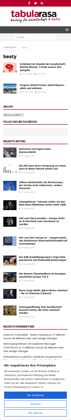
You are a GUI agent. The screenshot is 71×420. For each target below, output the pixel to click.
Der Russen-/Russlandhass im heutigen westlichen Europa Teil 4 (42, 275)
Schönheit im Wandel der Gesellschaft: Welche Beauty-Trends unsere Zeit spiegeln (43, 66)
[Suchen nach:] (35, 37)
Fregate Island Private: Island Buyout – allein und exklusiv (43, 86)
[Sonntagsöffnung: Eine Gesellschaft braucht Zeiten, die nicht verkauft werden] (10, 310)
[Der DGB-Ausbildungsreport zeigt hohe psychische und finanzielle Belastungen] (10, 260)
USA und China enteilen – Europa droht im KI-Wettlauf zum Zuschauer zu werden (42, 221)
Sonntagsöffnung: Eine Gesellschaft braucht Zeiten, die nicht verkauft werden (40, 309)
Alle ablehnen (35, 412)
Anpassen (35, 404)
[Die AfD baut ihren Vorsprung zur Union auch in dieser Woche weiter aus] (10, 169)
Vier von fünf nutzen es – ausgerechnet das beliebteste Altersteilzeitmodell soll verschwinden (43, 240)
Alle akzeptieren (35, 395)
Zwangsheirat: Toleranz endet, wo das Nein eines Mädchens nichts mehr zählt (42, 203)
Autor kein (41, 74)
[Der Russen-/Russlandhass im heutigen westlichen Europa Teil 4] (10, 277)
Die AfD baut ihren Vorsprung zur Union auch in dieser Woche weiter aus (42, 167)
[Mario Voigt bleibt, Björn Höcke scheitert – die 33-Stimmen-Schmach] (10, 294)
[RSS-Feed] (42, 3)
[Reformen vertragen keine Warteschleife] (10, 152)
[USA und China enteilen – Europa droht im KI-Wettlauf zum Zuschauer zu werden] (10, 222)
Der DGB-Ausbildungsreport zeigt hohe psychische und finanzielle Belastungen (42, 258)
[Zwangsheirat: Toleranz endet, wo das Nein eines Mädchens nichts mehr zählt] (10, 205)
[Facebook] (29, 3)
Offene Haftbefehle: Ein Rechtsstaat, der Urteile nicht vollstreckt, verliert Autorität (41, 185)
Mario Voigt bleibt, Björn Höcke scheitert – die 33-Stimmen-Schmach (43, 292)
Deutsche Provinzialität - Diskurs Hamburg (26, 334)
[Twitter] (35, 3)
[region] (35, 390)
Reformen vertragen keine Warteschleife (35, 150)
